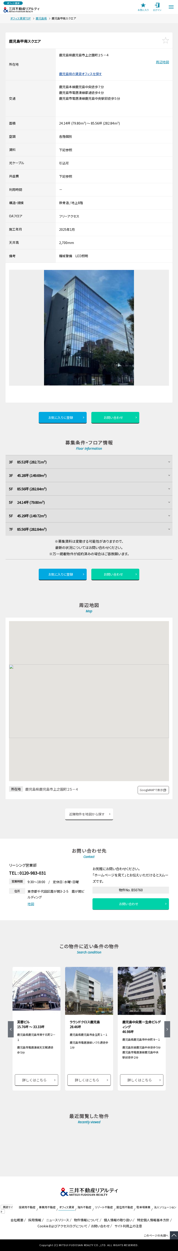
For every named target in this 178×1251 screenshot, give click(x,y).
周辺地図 (162, 62)
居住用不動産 (124, 1207)
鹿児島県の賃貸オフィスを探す (80, 73)
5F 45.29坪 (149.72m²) (28, 515)
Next (167, 1029)
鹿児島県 (41, 18)
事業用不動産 (47, 1207)
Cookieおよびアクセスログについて (62, 1226)
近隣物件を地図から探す (87, 814)
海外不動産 (84, 1207)
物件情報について (85, 1220)
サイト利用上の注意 (127, 1226)
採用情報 (34, 1220)
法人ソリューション (165, 1207)
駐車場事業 (143, 1207)
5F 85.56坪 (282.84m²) (28, 488)
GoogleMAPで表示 (151, 790)
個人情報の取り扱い (117, 1220)
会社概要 (16, 1220)
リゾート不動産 (104, 1207)
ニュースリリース (56, 1220)
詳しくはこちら (34, 1080)
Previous (11, 1029)
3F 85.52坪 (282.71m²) (28, 461)
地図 (31, 903)
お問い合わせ (113, 417)
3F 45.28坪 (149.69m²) (28, 475)
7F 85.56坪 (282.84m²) (28, 529)
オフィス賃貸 (66, 1207)
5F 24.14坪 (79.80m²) (27, 502)
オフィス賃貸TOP (20, 18)
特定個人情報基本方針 (152, 1220)
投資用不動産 (27, 1207)
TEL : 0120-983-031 (27, 873)
